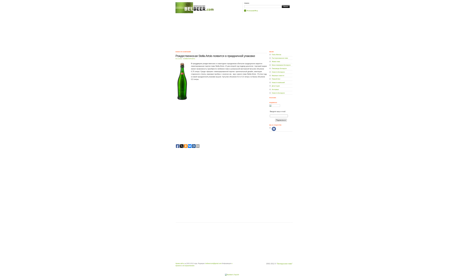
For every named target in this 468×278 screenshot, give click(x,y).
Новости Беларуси (278, 72)
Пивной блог (276, 79)
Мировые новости (278, 75)
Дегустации (276, 86)
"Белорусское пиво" (284, 264)
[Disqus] (221, 189)
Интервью (275, 89)
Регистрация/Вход (252, 10)
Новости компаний (278, 82)
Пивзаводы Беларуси (279, 68)
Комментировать (189, 58)
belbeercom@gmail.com (213, 263)
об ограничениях (188, 266)
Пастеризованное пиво (280, 58)
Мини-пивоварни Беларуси (281, 65)
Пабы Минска (276, 54)
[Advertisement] (234, 31)
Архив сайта (180, 263)
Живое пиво (276, 61)
